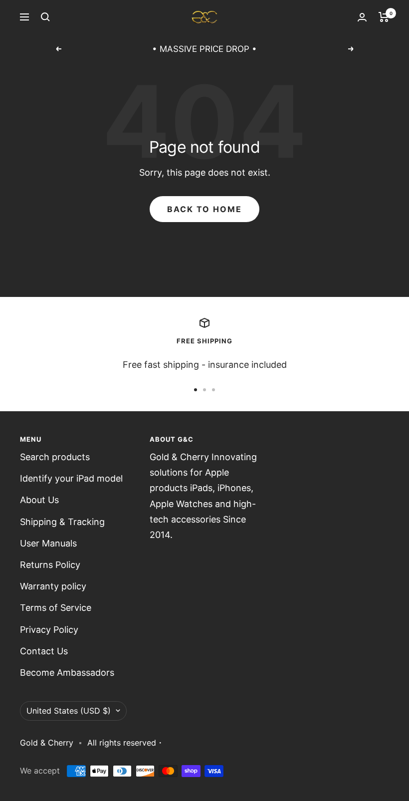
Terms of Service (55, 607)
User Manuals (48, 543)
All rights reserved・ (125, 743)
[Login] (362, 17)
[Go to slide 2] (204, 389)
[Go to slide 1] (195, 389)
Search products (55, 457)
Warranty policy (53, 586)
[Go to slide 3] (213, 389)
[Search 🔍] (45, 16)
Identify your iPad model (71, 478)
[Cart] (384, 17)
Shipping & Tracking (62, 522)
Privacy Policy (49, 629)
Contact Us (44, 651)
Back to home (204, 209)
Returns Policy (50, 564)
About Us (39, 500)
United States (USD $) (68, 711)
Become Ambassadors (67, 672)
